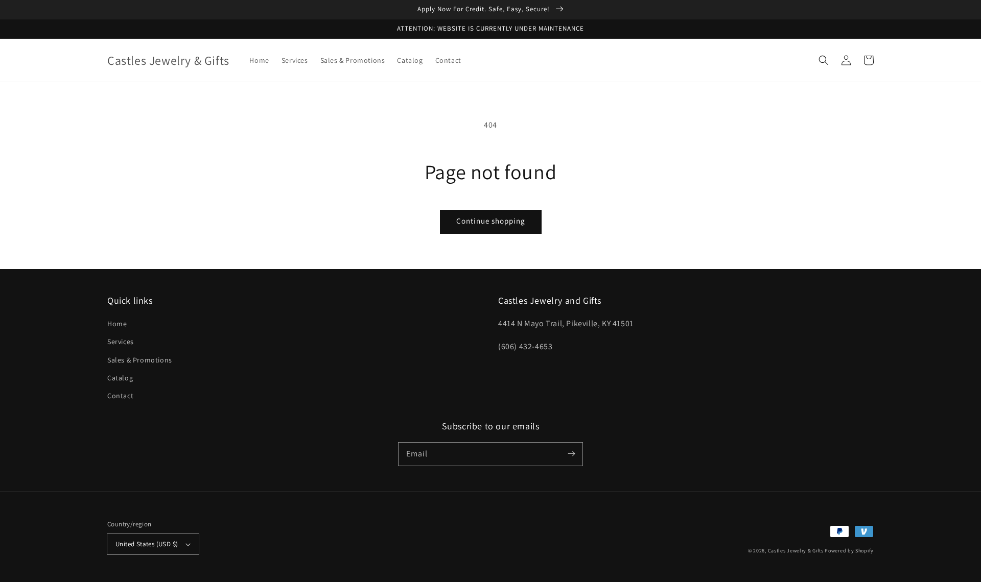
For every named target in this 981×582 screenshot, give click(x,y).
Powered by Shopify (849, 550)
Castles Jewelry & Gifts (796, 550)
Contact (120, 395)
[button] (823, 60)
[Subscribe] (571, 454)
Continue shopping (490, 221)
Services (120, 341)
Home (117, 323)
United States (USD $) (146, 544)
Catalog (120, 377)
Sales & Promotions (139, 360)
